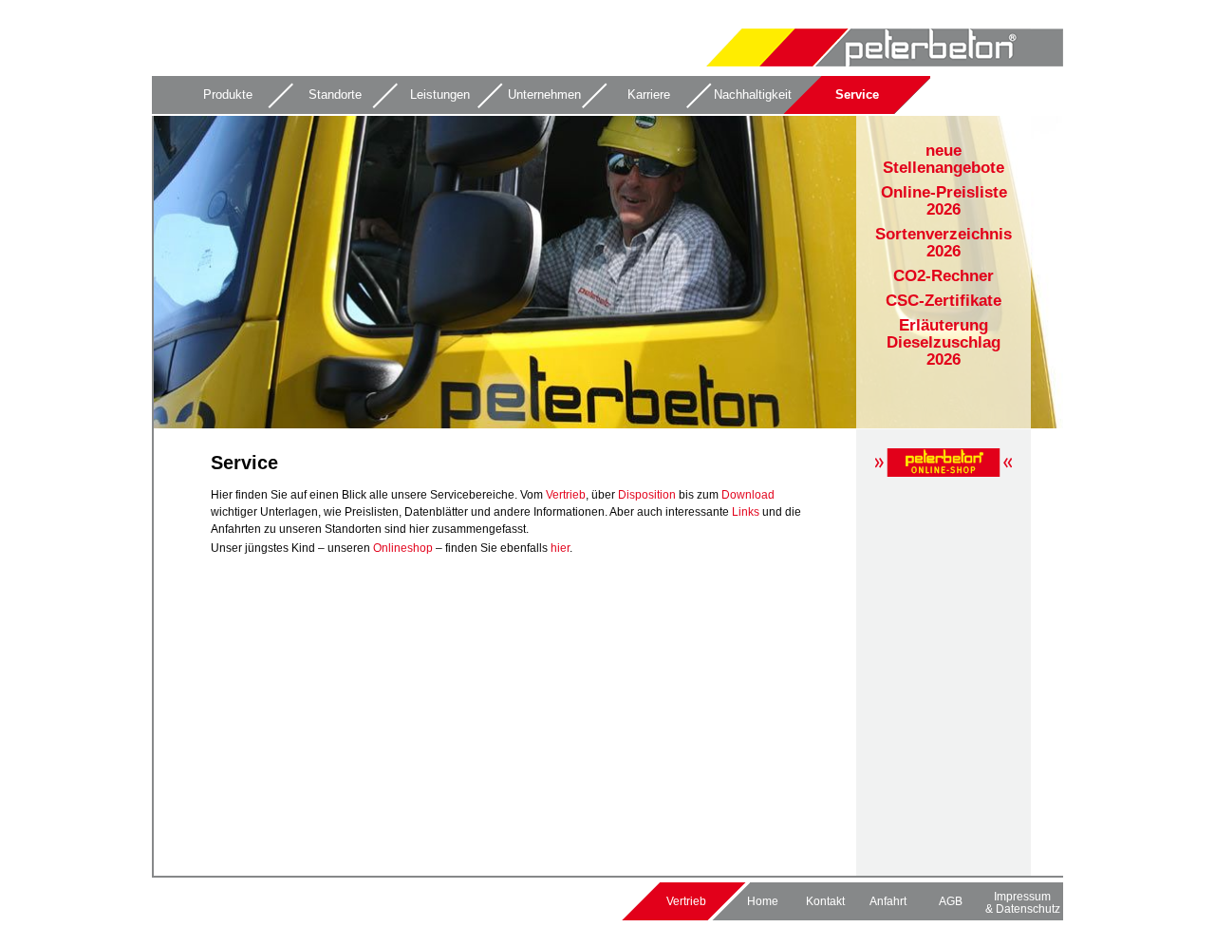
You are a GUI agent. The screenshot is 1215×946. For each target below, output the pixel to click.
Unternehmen (544, 94)
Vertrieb (566, 494)
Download (748, 494)
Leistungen (440, 94)
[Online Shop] (943, 473)
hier (560, 548)
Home (762, 901)
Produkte (227, 94)
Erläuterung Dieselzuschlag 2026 (943, 342)
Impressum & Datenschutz (1022, 902)
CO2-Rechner (943, 276)
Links (745, 512)
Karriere (648, 94)
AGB (951, 901)
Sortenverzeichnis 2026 (943, 242)
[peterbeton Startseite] (884, 62)
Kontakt (825, 901)
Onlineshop (403, 548)
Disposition (648, 494)
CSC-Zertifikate (943, 301)
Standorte (335, 94)
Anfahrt (888, 901)
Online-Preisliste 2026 (944, 200)
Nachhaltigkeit (753, 94)
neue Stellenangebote (943, 159)
